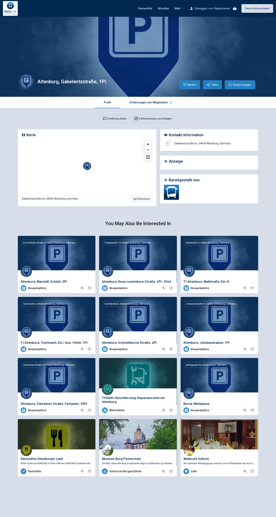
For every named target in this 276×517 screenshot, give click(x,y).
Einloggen (201, 8)
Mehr (178, 8)
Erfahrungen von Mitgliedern (150, 102)
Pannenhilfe (145, 8)
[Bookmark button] (90, 288)
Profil (107, 102)
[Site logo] (11, 8)
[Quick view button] (82, 288)
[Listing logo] (26, 81)
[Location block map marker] (87, 166)
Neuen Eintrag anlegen (257, 8)
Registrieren (222, 8)
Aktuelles (163, 8)
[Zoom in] (148, 144)
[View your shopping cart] (235, 8)
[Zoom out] (148, 149)
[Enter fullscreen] (148, 157)
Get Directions (141, 198)
